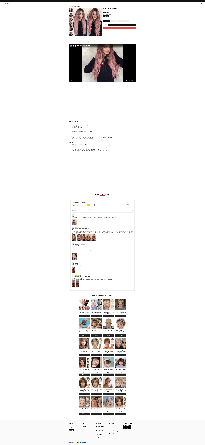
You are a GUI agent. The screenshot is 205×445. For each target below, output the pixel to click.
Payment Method (99, 427)
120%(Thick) (113, 20)
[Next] (100, 22)
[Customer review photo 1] (74, 222)
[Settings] (197, 4)
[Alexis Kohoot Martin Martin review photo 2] (77, 283)
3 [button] (102, 288)
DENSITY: (108, 18)
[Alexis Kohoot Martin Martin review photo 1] (73, 283)
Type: (107, 14)
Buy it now (120, 27)
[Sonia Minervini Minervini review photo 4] (88, 237)
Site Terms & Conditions (100, 429)
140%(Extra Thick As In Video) (123, 20)
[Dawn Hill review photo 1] (73, 270)
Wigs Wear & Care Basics (100, 433)
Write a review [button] (130, 204)
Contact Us (84, 427)
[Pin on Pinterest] (86, 37)
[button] (201, 4)
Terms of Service (99, 435)
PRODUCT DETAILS (73, 41)
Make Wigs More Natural (100, 434)
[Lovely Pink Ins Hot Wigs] (71, 10)
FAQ (96, 425)
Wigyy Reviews (84, 429)
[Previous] (75, 22)
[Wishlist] (199, 4)
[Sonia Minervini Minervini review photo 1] (74, 237)
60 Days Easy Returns (99, 430)
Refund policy (98, 437)
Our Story (84, 425)
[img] (77, 213)
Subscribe (71, 430)
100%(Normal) (106, 20)
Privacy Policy (84, 426)
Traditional (106, 16)
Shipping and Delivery (100, 426)
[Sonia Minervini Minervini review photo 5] (93, 237)
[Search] (195, 4)
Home (70, 6)
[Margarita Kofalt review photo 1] (74, 256)
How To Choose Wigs (99, 431)
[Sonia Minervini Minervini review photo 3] (83, 237)
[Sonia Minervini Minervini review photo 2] (79, 237)
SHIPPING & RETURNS (83, 41)
